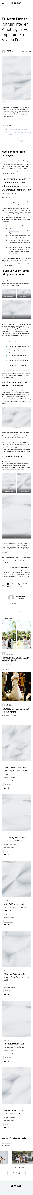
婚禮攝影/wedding (11, 664)
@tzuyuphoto (6, 1145)
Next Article (5, 670)
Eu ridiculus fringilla (17, 141)
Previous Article (8, 618)
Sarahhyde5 (8, 51)
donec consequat (14, 231)
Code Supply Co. (22, 1190)
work (3, 664)
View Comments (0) (15, 611)
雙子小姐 (16, 3)
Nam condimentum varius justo (18, 129)
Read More (8, 784)
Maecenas (5, 13)
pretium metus (11, 162)
